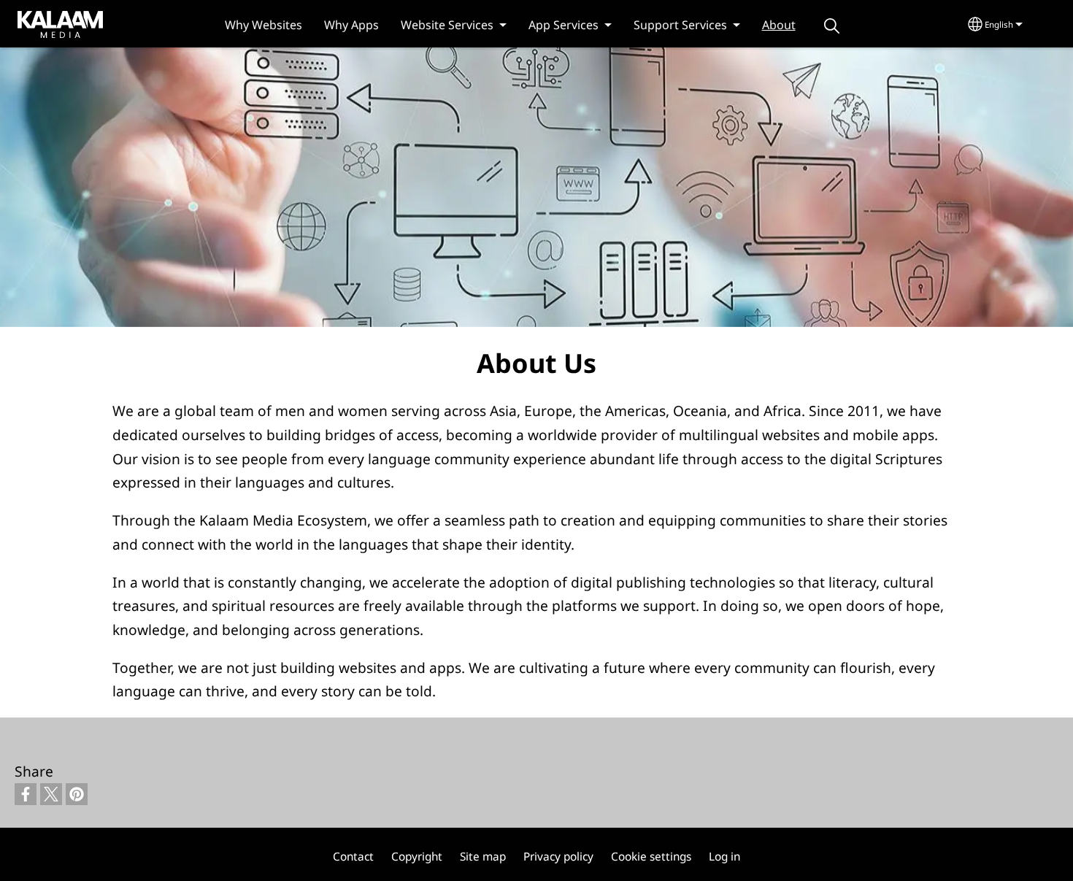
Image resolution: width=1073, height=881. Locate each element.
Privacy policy (558, 856)
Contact (353, 856)
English (999, 24)
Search (832, 26)
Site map (483, 856)
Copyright (416, 856)
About (779, 25)
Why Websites (263, 25)
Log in (724, 856)
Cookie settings (651, 856)
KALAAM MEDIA (46, 23)
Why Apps (351, 25)
